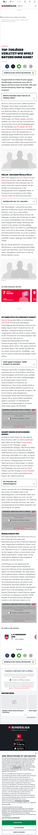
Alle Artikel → (32, 717)
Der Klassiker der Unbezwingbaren (10, 483)
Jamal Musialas (28, 471)
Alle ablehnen (19, 827)
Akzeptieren (18, 822)
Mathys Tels (5, 320)
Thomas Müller (7, 196)
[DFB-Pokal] (25, 1)
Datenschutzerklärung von (22, 425)
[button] (36, 6)
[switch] (9, 418)
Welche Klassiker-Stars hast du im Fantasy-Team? (16, 97)
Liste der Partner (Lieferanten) (11, 817)
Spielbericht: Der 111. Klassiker (15, 201)
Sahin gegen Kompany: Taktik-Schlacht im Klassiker (15, 363)
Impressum (26, 801)
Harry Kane (8, 104)
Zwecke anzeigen (19, 832)
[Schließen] (36, 753)
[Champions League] (30, 1)
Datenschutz (18, 801)
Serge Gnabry (27, 442)
